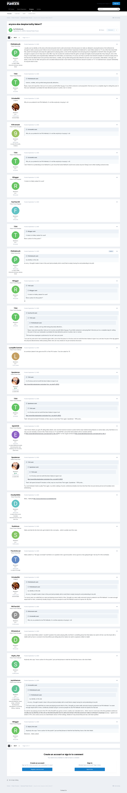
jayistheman (15, 680)
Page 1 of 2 (26, 37)
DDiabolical (15, 631)
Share (102, 30)
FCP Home (11, 9)
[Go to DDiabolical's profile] (15, 640)
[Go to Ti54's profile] (15, 82)
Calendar (17, 13)
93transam (15, 125)
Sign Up (116, 3)
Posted (31, 44)
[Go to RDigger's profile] (15, 186)
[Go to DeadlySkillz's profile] (15, 504)
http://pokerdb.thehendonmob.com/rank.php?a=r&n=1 (90, 433)
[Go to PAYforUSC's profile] (15, 615)
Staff (24, 13)
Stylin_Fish (15, 656)
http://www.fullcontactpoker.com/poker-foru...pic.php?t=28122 (41, 384)
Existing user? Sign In (103, 3)
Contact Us (63, 790)
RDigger (15, 177)
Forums (9, 13)
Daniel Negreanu (21, 9)
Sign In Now (90, 769)
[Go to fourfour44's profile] (15, 210)
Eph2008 (15, 426)
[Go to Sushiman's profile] (15, 535)
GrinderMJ (15, 98)
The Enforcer (16, 551)
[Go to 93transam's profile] (15, 133)
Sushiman (15, 526)
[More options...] (117, 44)
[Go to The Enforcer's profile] (15, 559)
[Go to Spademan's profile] (15, 381)
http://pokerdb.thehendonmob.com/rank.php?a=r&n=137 (42, 433)
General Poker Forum (33, 31)
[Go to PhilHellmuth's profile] (10, 30)
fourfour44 (15, 202)
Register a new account (37, 769)
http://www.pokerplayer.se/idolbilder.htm (44, 498)
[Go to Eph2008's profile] (15, 435)
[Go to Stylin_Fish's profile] (15, 664)
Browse (31, 9)
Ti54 (15, 74)
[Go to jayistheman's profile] (15, 689)
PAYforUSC (15, 606)
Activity (39, 9)
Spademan (15, 372)
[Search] (118, 9)
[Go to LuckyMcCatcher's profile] (15, 356)
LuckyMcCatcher (15, 348)
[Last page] (19, 37)
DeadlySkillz (15, 495)
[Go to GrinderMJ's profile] (15, 107)
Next (15, 37)
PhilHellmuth (19, 29)
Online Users (31, 13)
